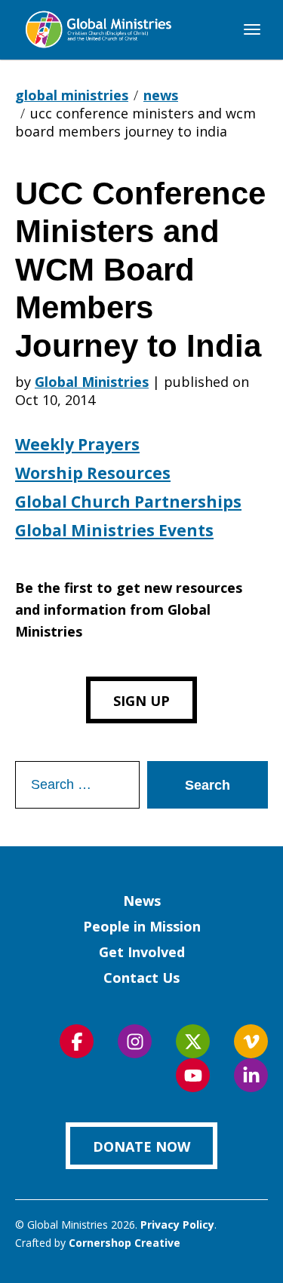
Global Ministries (92, 382)
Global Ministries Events (114, 530)
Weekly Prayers (77, 444)
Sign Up (141, 701)
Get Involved (142, 952)
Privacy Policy (177, 1224)
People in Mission (142, 926)
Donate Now (141, 1146)
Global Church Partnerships (128, 501)
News (142, 901)
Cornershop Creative (124, 1242)
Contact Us (141, 977)
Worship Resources (93, 472)
